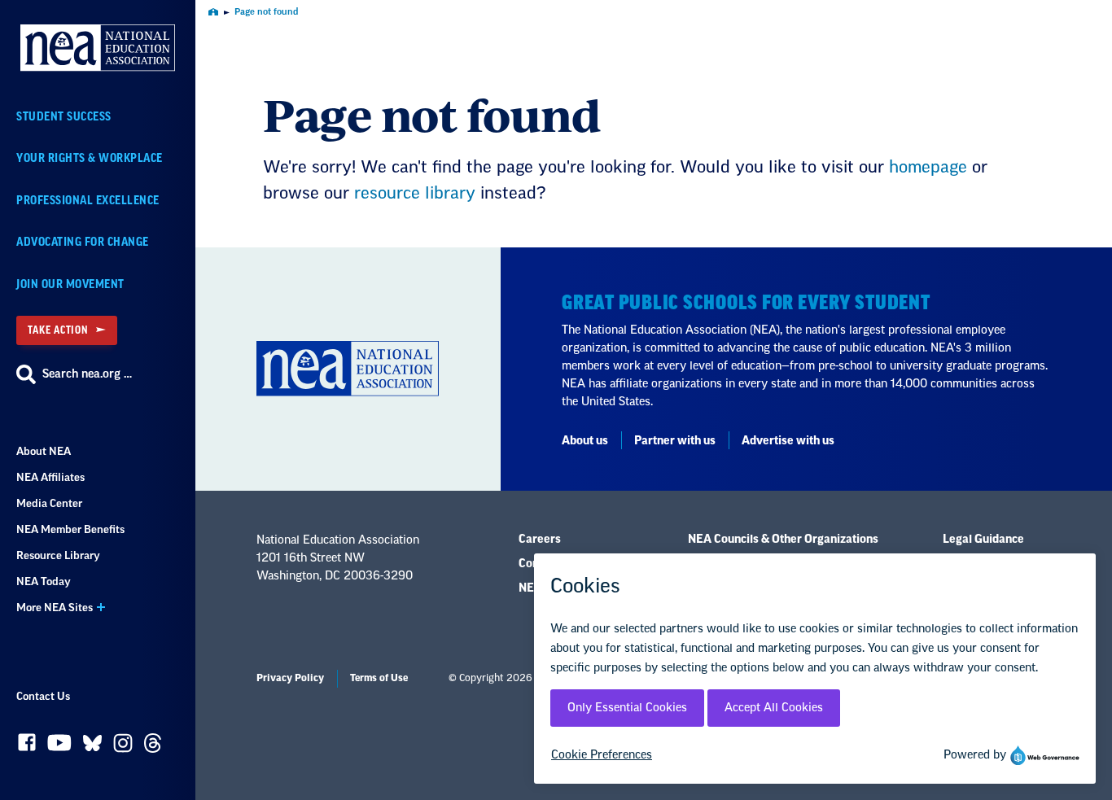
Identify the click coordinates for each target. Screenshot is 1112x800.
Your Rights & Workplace (89, 158)
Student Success (64, 117)
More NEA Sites (54, 607)
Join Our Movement (70, 284)
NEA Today (43, 581)
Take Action (58, 330)
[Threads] (153, 747)
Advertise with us (788, 441)
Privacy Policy (290, 678)
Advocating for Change (82, 242)
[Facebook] (26, 746)
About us (585, 441)
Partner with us (675, 441)
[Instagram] (123, 747)
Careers (540, 539)
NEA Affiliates (50, 477)
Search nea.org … (87, 374)
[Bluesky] (92, 746)
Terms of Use (379, 678)
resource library (414, 194)
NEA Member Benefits (70, 529)
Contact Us (43, 696)
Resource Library (58, 555)
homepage (928, 168)
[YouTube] (59, 746)
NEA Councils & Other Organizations (783, 539)
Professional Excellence (88, 201)
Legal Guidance (983, 539)
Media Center (49, 503)
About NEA (43, 451)
